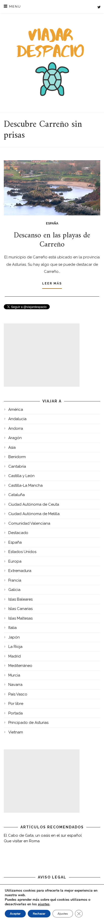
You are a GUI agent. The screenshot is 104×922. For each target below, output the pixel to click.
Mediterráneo (20, 665)
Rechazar (39, 914)
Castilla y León (21, 476)
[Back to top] (93, 911)
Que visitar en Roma (22, 841)
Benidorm (17, 457)
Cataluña (16, 495)
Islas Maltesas (20, 618)
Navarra (15, 684)
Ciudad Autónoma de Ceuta (33, 504)
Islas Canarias (20, 608)
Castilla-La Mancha (25, 485)
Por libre (15, 703)
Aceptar (15, 914)
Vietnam (15, 732)
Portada (15, 713)
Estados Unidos (22, 551)
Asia (12, 447)
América (15, 409)
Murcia (14, 675)
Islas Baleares (20, 599)
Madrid (14, 656)
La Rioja (15, 646)
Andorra (15, 428)
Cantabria (17, 466)
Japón (14, 637)
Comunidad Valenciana (29, 523)
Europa (14, 561)
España (52, 223)
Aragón (15, 438)
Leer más (52, 283)
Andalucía (17, 419)
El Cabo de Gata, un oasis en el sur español (43, 835)
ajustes (43, 904)
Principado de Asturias (28, 722)
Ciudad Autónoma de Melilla (34, 513)
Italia (12, 627)
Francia (14, 580)
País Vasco (17, 694)
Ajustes (63, 914)
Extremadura (19, 570)
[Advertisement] (42, 355)
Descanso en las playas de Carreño (52, 240)
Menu (14, 6)
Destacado (18, 532)
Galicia (14, 589)
